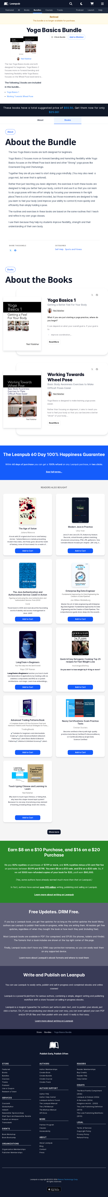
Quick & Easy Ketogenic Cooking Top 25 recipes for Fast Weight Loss (80, 660)
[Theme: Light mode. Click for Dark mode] (81, 4)
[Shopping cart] (92, 4)
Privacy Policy (83, 1134)
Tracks (60, 10)
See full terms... (54, 471)
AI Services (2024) (85, 1100)
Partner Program (47, 1125)
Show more (54, 832)
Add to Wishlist (77, 37)
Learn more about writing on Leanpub (54, 894)
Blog (41, 1146)
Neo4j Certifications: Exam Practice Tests (80, 722)
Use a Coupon (8, 1088)
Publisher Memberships (12, 1152)
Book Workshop (9, 1134)
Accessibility (45, 1131)
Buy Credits (82, 1073)
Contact (43, 1149)
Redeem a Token (9, 1092)
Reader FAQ (82, 1076)
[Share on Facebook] (15, 250)
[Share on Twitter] (10, 250)
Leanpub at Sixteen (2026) (88, 1097)
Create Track (45, 1082)
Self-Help (59, 249)
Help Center (82, 1079)
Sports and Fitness (73, 249)
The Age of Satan (28, 528)
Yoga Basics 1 (13, 92)
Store (39, 1032)
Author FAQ (44, 1094)
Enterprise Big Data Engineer (80, 591)
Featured (10, 10)
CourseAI (6, 1103)
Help (100, 10)
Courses (49, 10)
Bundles (37, 10)
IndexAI (5, 1110)
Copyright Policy (84, 1131)
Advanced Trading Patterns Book (28, 720)
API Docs (43, 1113)
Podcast (80, 10)
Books (27, 10)
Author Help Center (48, 1097)
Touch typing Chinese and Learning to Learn (28, 787)
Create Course (46, 1079)
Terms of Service (84, 1128)
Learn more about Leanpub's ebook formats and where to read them (54, 957)
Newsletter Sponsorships (13, 1113)
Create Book (45, 1073)
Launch (91, 10)
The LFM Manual (46, 1107)
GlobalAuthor (7, 1107)
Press (42, 1152)
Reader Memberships (86, 1069)
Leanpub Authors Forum (50, 1100)
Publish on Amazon (10, 1119)
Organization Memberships (14, 1149)
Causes (43, 1128)
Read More (54, 342)
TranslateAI (7, 1123)
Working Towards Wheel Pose (20, 96)
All (19, 10)
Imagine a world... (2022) (87, 1103)
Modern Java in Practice (80, 526)
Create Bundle (46, 1076)
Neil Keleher (26, 59)
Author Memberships (48, 1069)
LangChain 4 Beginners (27, 662)
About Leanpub (46, 1143)
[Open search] (71, 4)
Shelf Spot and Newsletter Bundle (16, 1116)
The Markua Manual (48, 1110)
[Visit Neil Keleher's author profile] (49, 310)
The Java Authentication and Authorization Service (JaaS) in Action (27, 593)
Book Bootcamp (9, 1138)
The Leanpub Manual (48, 1103)
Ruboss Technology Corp (68, 1179)
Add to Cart (27, 551)
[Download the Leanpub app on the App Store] (54, 1189)
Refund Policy (83, 1138)
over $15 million (48, 887)
